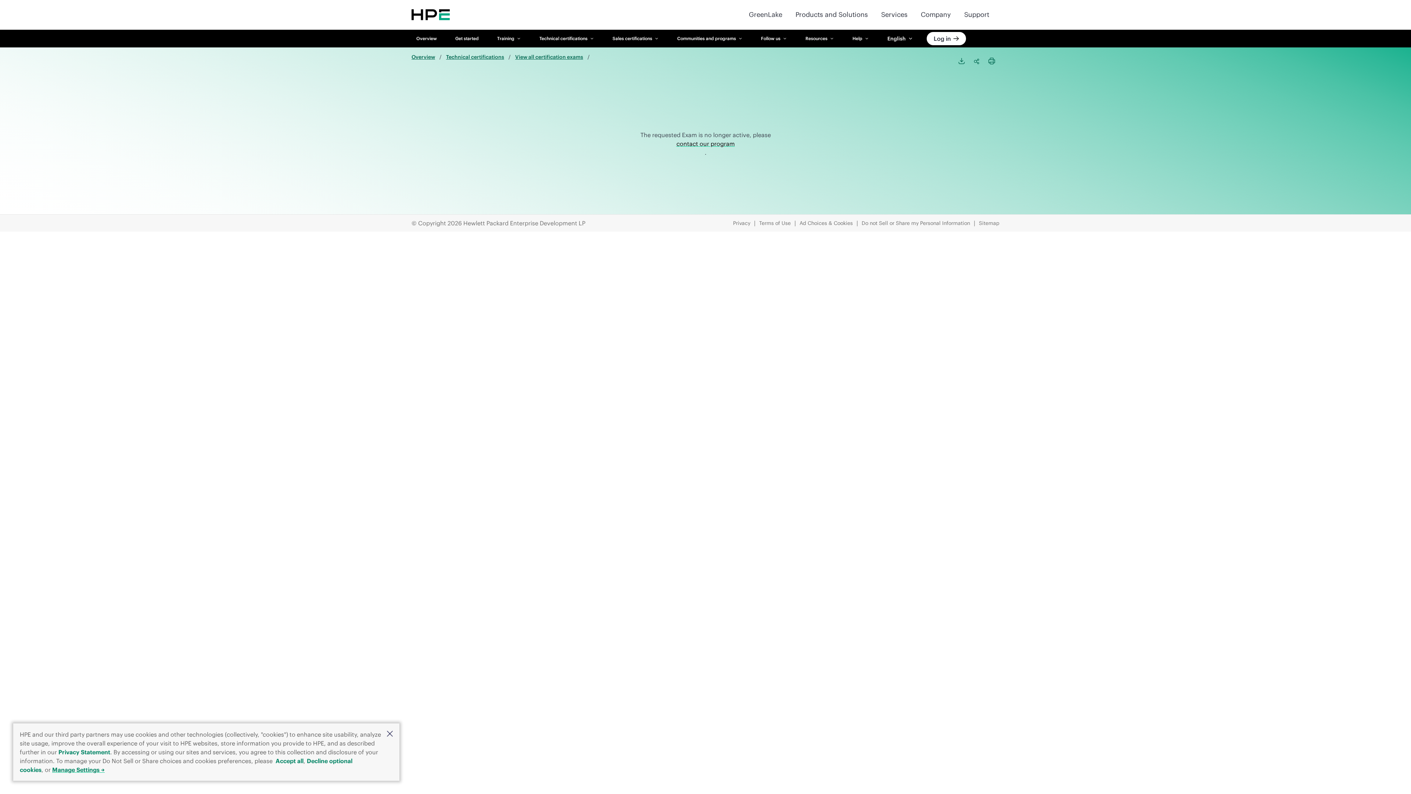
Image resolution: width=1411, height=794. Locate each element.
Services (894, 14)
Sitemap (989, 223)
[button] (390, 734)
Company (936, 14)
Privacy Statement (84, 752)
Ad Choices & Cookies (826, 223)
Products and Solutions (832, 14)
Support (976, 14)
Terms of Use (775, 223)
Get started (467, 38)
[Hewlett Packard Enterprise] (431, 15)
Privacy (741, 223)
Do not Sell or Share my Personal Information (916, 223)
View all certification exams (549, 57)
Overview (426, 38)
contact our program (705, 143)
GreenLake (765, 14)
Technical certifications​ (475, 57)
